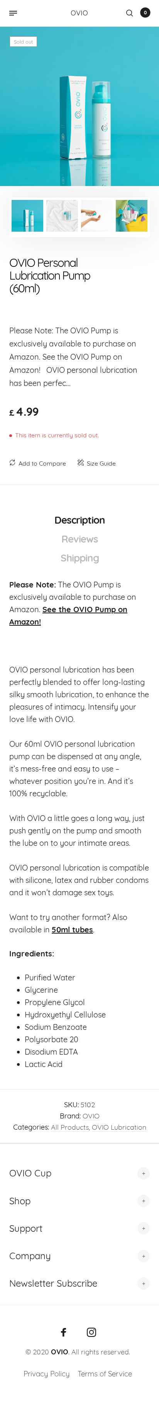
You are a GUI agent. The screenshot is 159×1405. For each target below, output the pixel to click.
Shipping (80, 557)
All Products (70, 1127)
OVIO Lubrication (119, 1127)
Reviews (79, 539)
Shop (19, 1201)
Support (25, 1228)
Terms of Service (105, 1373)
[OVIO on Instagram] (91, 1332)
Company (30, 1256)
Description (79, 520)
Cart (145, 12)
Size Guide (101, 463)
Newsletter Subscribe (53, 1283)
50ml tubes (72, 929)
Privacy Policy (47, 1373)
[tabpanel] (79, 106)
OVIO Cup (30, 1173)
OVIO (91, 1115)
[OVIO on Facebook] (63, 1332)
